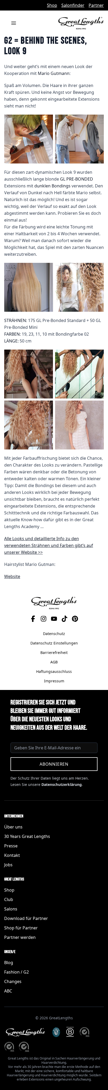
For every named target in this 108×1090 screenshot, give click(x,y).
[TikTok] (64, 619)
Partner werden (20, 937)
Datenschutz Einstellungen (54, 643)
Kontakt (12, 855)
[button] (28, 139)
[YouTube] (54, 619)
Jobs (8, 865)
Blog (8, 962)
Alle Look (13, 538)
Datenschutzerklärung (61, 784)
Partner (96, 5)
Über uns (13, 827)
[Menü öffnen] (13, 23)
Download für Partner (26, 918)
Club (8, 899)
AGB (54, 661)
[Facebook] (33, 619)
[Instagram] (43, 619)
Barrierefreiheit (54, 652)
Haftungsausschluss (54, 671)
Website (12, 576)
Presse (11, 846)
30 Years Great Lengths (27, 836)
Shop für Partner (21, 928)
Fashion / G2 (16, 972)
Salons (10, 909)
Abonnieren (54, 764)
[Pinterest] (75, 619)
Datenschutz (54, 633)
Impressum (54, 680)
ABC (8, 991)
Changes (12, 981)
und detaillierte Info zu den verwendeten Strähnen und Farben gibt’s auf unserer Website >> (48, 545)
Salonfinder (72, 5)
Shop (52, 5)
